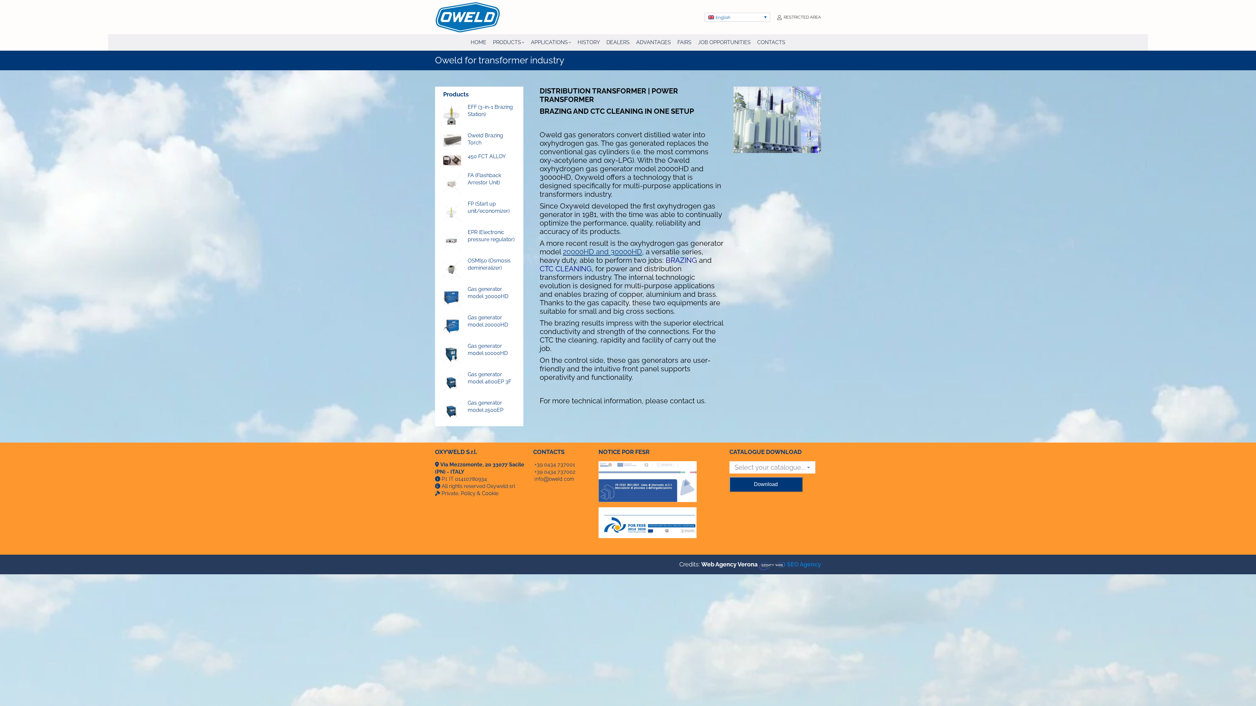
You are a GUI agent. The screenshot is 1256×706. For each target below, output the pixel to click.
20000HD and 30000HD (602, 251)
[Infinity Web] (772, 564)
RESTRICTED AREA (802, 17)
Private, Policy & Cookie (470, 493)
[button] (738, 17)
